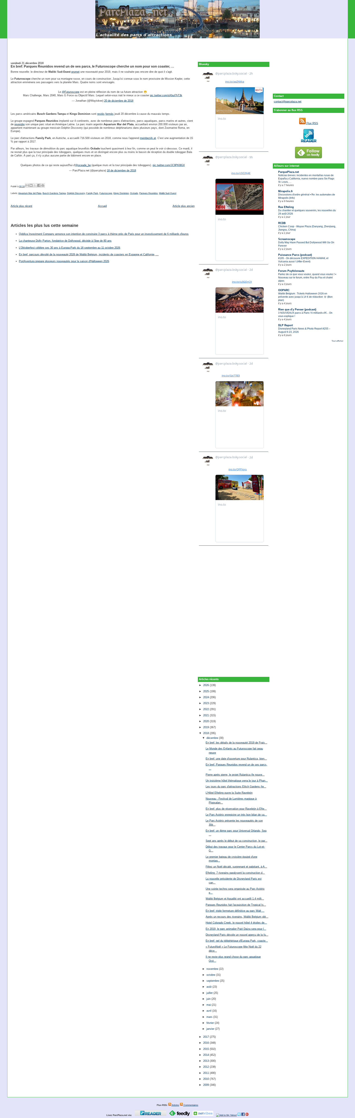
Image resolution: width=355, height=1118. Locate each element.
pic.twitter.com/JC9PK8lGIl (169, 165)
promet (75, 71)
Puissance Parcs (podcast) (295, 254)
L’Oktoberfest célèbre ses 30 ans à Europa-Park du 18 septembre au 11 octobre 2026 (69, 247)
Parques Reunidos (148, 193)
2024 (206, 697)
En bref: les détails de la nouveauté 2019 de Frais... (236, 742)
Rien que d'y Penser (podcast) (297, 309)
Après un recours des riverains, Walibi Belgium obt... (237, 916)
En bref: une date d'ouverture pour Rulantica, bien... (236, 758)
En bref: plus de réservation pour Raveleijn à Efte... (236, 808)
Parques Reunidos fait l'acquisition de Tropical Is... (236, 904)
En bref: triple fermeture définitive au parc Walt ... (235, 910)
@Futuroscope (70, 91)
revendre (19, 124)
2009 (206, 1084)
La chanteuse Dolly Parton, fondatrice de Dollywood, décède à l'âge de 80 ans (65, 240)
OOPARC (283, 290)
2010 (206, 1078)
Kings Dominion (121, 193)
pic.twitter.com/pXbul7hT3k (166, 95)
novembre (212, 968)
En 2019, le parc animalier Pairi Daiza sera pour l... (236, 928)
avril (209, 1010)
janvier (210, 1028)
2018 (206, 733)
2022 (206, 709)
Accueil (102, 206)
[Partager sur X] (35, 185)
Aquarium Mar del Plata (29, 193)
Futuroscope (105, 193)
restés (101, 113)
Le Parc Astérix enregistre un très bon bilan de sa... (236, 814)
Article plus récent (21, 206)
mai (209, 1004)
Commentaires (190, 1105)
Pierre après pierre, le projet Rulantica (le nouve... (235, 774)
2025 (206, 691)
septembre (213, 980)
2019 (206, 727)
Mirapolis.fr (285, 191)
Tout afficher (337, 341)
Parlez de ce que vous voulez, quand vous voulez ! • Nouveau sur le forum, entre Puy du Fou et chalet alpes (307, 277)
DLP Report (285, 325)
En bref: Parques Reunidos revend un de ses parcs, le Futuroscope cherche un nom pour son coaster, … (92, 66)
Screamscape (286, 239)
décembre (212, 737)
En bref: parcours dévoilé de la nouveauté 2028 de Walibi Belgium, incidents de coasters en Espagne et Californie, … (89, 254)
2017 (206, 1036)
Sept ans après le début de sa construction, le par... (236, 840)
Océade (134, 193)
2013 (206, 1060)
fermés (109, 113)
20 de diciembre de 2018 (118, 100)
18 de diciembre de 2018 (121, 170)
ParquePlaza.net (288, 171)
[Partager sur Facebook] (39, 185)
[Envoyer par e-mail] (27, 185)
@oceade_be (83, 165)
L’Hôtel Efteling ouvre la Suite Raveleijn (229, 792)
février (210, 1022)
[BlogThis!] (31, 185)
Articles (175, 1105)
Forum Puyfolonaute (291, 270)
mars (209, 1016)
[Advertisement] (177, 47)
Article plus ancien (184, 206)
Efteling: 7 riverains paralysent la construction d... (235, 872)
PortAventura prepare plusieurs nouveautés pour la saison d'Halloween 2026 (64, 261)
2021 (206, 715)
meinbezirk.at (148, 138)
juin (208, 998)
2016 (206, 1042)
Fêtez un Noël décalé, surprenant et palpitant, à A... (236, 866)
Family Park (92, 193)
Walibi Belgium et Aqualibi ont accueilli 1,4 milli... (235, 898)
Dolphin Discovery (76, 193)
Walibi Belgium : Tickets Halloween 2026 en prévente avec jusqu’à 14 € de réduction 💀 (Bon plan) (305, 297)
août (209, 986)
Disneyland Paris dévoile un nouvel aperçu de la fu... (237, 934)
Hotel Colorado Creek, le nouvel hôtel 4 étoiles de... (236, 922)
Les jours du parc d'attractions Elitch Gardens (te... (236, 786)
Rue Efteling (286, 207)
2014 (206, 1054)
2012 (206, 1066)
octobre (211, 974)
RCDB (282, 223)
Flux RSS (312, 123)
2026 (206, 685)
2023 (206, 703)
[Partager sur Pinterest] (43, 185)
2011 (206, 1072)
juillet (209, 992)
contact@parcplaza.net (287, 101)
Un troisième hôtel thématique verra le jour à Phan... (237, 780)
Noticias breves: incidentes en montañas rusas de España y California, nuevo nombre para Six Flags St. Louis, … (306, 178)
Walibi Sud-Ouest (167, 193)
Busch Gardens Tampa (54, 193)
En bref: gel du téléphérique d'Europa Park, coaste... (237, 940)
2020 (206, 721)
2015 (206, 1048)
